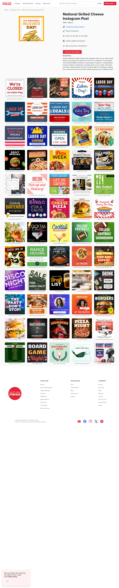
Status (100, 405)
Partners (100, 393)
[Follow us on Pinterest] (102, 421)
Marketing (44, 396)
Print (72, 384)
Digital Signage (45, 390)
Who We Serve (28, 3)
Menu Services (45, 408)
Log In (99, 3)
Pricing (38, 3)
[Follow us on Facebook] (85, 421)
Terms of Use (102, 399)
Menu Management (46, 387)
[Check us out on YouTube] (79, 421)
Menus (7, 10)
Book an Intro (109, 3)
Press (100, 390)
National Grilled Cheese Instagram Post (33, 10)
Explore (73, 396)
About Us (101, 387)
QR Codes (44, 402)
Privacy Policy (102, 402)
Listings (43, 393)
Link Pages (44, 405)
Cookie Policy (12, 577)
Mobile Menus (45, 399)
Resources (46, 3)
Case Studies (75, 387)
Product (17, 3)
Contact (100, 396)
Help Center (74, 393)
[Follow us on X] (96, 421)
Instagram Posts (15, 10)
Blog (72, 390)
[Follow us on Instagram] (90, 421)
